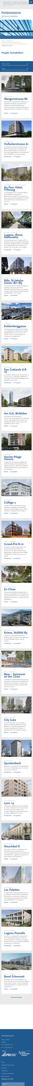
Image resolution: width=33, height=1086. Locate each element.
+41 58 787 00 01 (8, 1047)
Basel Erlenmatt (14, 976)
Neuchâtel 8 (12, 846)
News (3, 1062)
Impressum (4, 1070)
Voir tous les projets (16, 997)
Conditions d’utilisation (7, 1073)
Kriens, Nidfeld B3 (15, 632)
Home (3, 41)
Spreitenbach (12, 763)
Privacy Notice (5, 1076)
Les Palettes (11, 890)
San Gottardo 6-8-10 (15, 371)
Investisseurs (9, 41)
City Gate (10, 720)
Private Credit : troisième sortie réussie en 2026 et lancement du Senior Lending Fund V (16, 3)
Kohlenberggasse (15, 326)
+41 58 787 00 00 (8, 1044)
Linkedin (3, 1042)
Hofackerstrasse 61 (16, 144)
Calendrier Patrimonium (7, 1065)
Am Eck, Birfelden (15, 413)
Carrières (3, 1068)
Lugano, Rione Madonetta (13, 236)
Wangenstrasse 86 (16, 99)
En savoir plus (8, 5)
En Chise (9, 589)
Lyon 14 (9, 803)
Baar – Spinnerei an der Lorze (14, 675)
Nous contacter (5, 1039)
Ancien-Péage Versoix (12, 458)
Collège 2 (10, 502)
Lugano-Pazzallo (14, 933)
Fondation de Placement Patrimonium (11, 42)
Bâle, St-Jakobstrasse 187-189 (14, 282)
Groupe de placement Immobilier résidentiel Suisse (14, 44)
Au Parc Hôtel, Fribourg (13, 189)
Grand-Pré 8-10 (13, 544)
